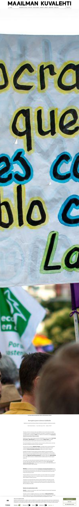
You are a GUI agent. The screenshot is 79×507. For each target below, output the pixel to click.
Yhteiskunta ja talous (23, 7)
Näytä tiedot (50, 505)
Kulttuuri (30, 7)
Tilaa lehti (68, 7)
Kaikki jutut (56, 7)
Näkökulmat (51, 7)
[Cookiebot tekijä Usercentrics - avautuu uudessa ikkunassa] (8, 505)
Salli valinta (69, 501)
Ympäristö (42, 7)
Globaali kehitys (36, 7)
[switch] (29, 505)
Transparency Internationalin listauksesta (45, 468)
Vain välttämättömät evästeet (69, 504)
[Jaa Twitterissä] (35, 429)
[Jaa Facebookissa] (41, 429)
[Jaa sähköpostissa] (44, 429)
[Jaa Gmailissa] (38, 429)
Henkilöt (46, 7)
